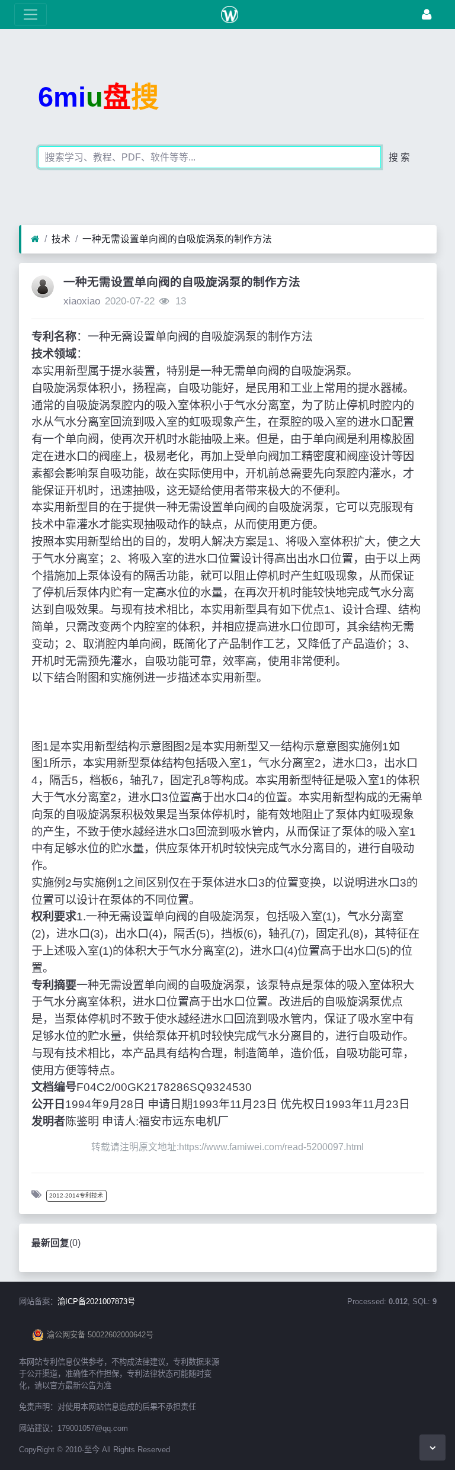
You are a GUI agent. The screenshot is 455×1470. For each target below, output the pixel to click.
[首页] (35, 239)
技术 (61, 239)
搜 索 (399, 157)
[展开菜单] (30, 14)
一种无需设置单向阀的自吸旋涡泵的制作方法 (177, 239)
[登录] (426, 14)
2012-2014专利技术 (76, 1195)
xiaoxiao (81, 301)
